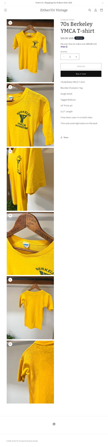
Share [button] (66, 137)
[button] (5, 10)
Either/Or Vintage (18, 441)
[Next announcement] (103, 3)
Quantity (64, 52)
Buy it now (81, 74)
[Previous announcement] (5, 3)
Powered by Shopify (31, 441)
